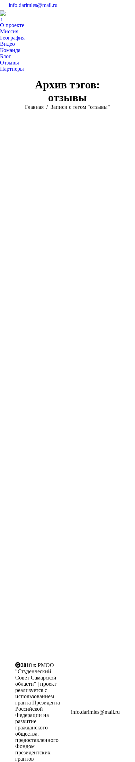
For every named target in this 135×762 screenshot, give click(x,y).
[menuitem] (1, 19)
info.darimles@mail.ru (33, 5)
